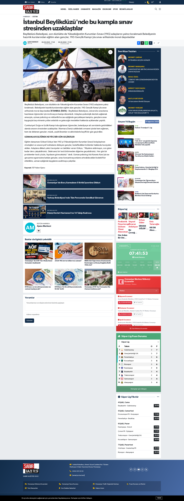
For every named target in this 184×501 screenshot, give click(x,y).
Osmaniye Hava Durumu (70, 484)
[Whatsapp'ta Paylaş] (146, 43)
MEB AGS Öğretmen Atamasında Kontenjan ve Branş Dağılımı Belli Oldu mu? (98, 263)
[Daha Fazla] (150, 43)
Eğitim (35, 16)
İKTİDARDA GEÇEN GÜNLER (139, 60)
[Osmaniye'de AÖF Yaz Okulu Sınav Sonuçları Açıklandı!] (39, 251)
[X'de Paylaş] (142, 43)
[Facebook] (131, 469)
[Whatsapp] (142, 469)
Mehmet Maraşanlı (136, 66)
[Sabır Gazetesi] (31, 9)
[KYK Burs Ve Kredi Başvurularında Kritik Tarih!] (69, 277)
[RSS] (146, 469)
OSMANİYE (85, 9)
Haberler (26, 16)
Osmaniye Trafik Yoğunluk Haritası (107, 484)
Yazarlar (53, 2)
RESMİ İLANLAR (126, 9)
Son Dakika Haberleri (68, 488)
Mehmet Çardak (135, 57)
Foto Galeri (31, 2)
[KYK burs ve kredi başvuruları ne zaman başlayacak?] (39, 277)
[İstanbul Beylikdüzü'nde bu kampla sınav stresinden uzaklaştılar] (68, 75)
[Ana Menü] (160, 9)
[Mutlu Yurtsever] (122, 100)
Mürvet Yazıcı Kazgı (136, 88)
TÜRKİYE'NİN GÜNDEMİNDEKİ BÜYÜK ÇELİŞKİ (143, 81)
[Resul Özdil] (122, 79)
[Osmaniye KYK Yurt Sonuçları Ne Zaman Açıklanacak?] (99, 277)
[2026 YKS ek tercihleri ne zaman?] (69, 251)
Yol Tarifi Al (139, 302)
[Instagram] (135, 469)
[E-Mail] (38, 231)
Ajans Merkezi (44, 226)
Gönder (29, 320)
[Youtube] (138, 469)
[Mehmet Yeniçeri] (122, 110)
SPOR (115, 9)
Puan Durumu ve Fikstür (137, 484)
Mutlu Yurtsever (135, 98)
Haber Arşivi (100, 488)
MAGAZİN (96, 9)
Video (43, 2)
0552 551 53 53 (77, 471)
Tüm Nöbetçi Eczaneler (139, 328)
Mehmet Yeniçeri (135, 108)
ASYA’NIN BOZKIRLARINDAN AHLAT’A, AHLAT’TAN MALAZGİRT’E (143, 112)
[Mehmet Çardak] (122, 59)
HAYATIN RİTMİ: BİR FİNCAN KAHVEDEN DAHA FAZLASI (143, 70)
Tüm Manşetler (32, 488)
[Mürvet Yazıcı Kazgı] (122, 90)
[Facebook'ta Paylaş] (138, 43)
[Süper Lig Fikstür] (158, 397)
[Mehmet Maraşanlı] (122, 69)
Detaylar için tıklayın (139, 389)
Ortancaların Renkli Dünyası (139, 101)
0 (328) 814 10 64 (126, 314)
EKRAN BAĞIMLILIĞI (136, 91)
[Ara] (156, 9)
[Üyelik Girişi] (159, 2)
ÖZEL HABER (73, 9)
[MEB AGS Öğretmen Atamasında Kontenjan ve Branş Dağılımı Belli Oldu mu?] (99, 251)
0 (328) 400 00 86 (126, 302)
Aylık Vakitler (123, 272)
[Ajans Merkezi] (30, 227)
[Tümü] (158, 51)
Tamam (159, 498)
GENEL (63, 9)
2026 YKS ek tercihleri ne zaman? (68, 261)
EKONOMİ (107, 9)
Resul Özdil (133, 77)
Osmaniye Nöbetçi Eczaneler (38, 484)
